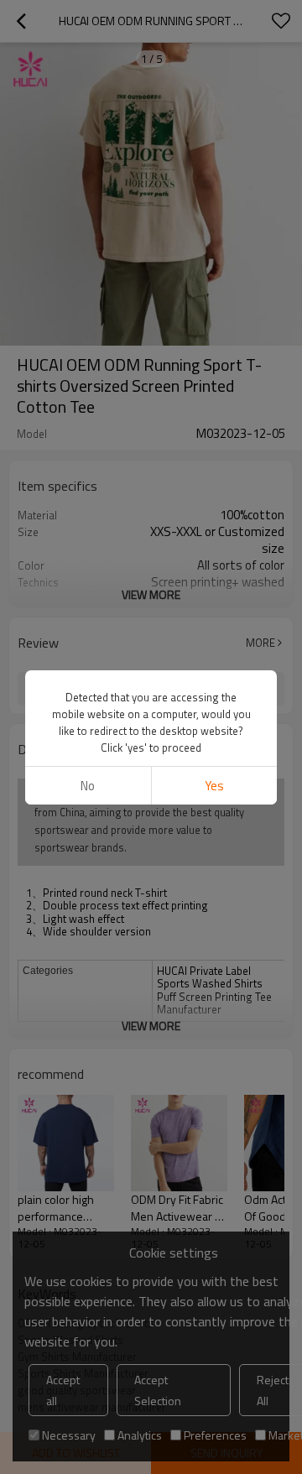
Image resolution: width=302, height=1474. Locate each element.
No (88, 785)
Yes (214, 785)
